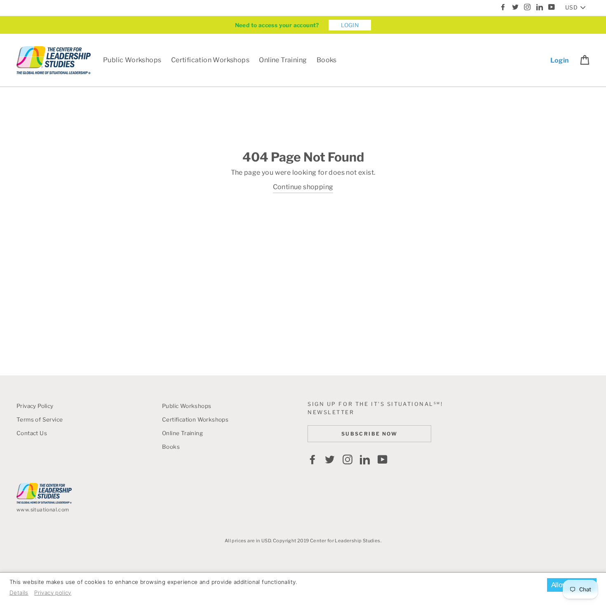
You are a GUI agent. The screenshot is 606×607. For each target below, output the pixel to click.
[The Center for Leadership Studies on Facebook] (312, 459)
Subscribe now (369, 434)
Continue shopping (303, 187)
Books (327, 60)
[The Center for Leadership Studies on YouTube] (383, 459)
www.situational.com (42, 509)
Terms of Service (39, 419)
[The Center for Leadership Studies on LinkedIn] (365, 459)
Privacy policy (52, 592)
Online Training (283, 60)
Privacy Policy (35, 406)
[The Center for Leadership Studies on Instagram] (347, 459)
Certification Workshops (210, 60)
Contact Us (31, 433)
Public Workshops (132, 60)
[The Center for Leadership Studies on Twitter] (330, 459)
